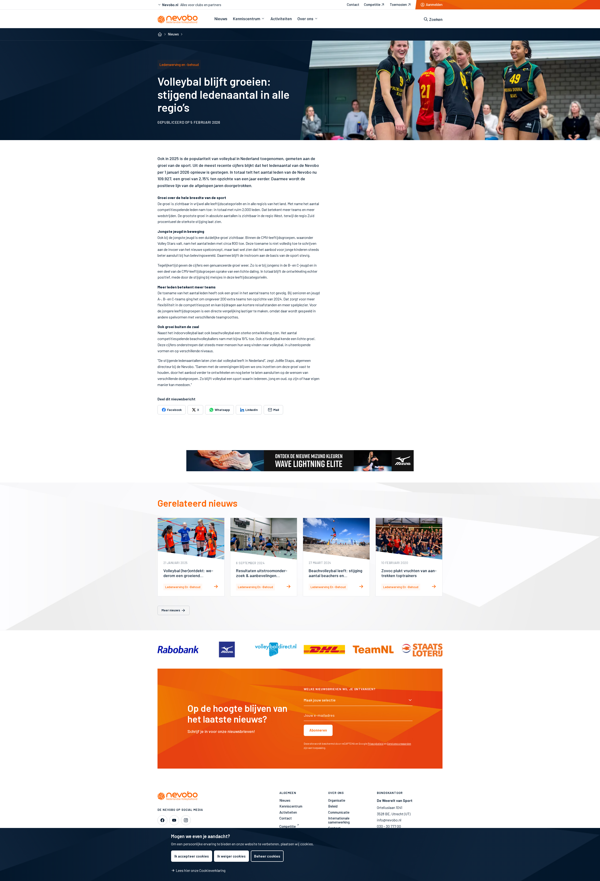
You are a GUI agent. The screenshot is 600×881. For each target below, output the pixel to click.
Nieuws (173, 34)
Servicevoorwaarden (399, 743)
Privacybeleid (375, 743)
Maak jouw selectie (320, 700)
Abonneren (318, 730)
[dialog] (300, 854)
